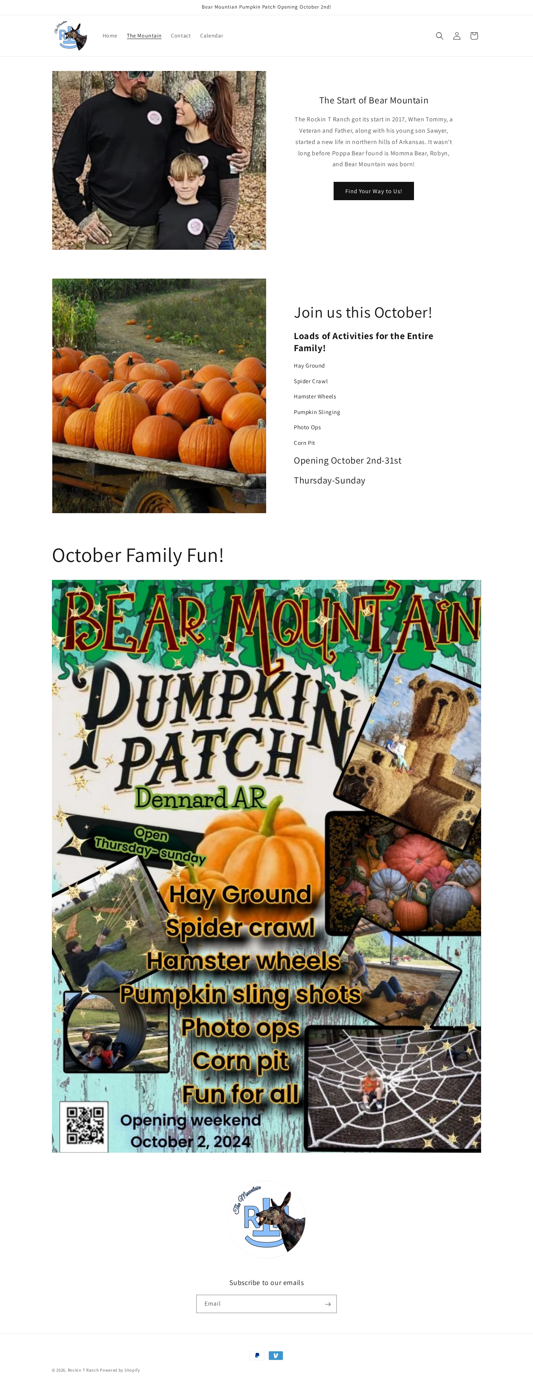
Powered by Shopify (120, 1370)
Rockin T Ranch (83, 1370)
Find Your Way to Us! (373, 191)
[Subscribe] (327, 1304)
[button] (439, 35)
